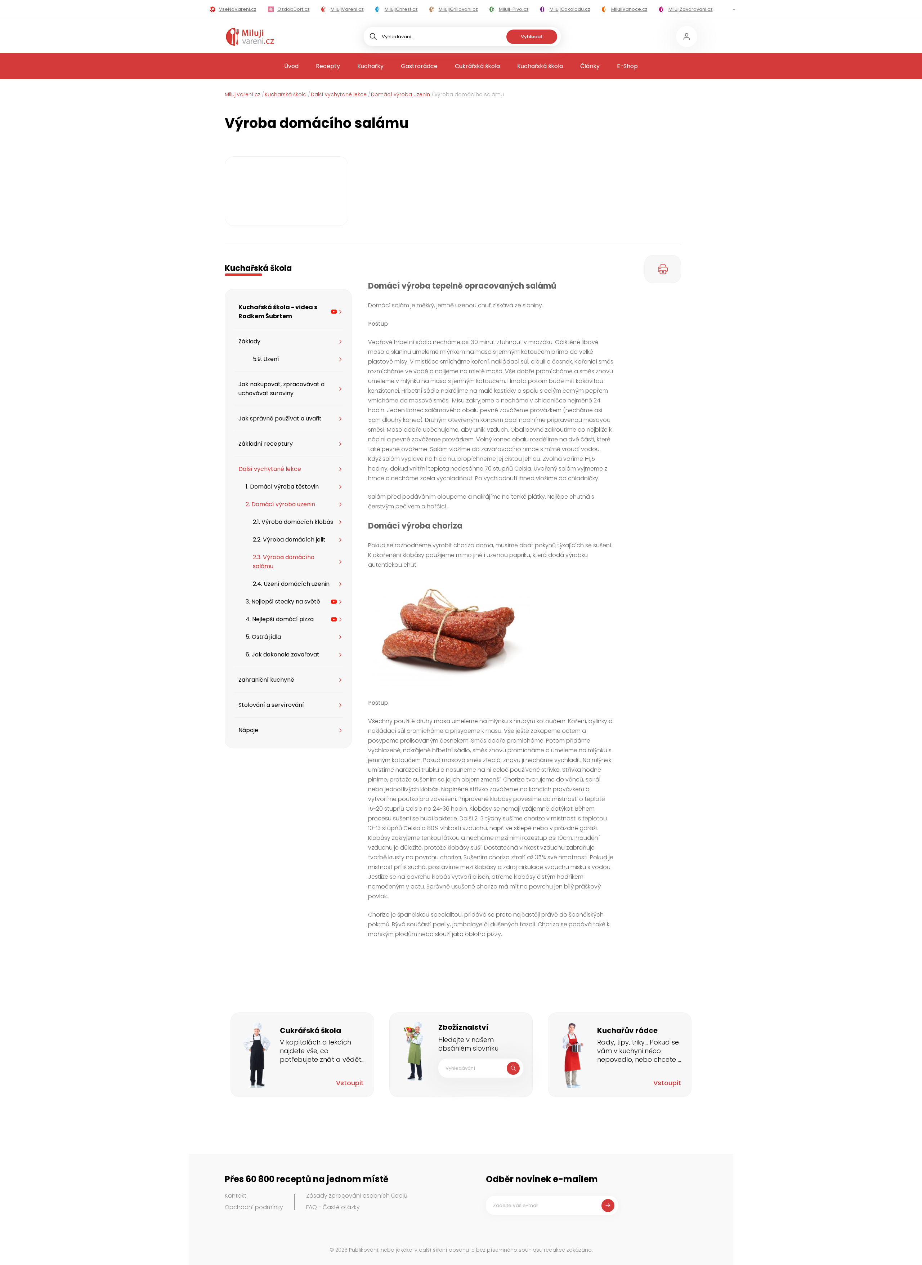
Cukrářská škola (477, 66)
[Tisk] (662, 269)
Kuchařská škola (540, 66)
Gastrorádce (419, 66)
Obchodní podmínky (254, 1207)
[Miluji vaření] (250, 37)
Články (590, 66)
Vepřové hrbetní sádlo (399, 342)
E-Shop (627, 66)
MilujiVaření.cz (242, 94)
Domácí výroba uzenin (400, 94)
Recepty (328, 66)
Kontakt (235, 1195)
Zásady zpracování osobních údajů (356, 1195)
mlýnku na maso (423, 381)
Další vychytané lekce (339, 94)
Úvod (291, 66)
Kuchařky (370, 66)
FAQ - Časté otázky (333, 1207)
